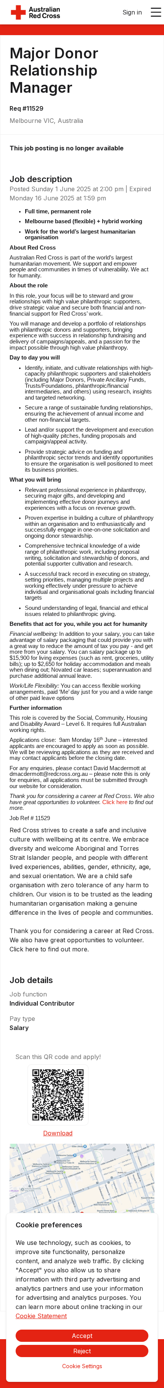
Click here (114, 802)
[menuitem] (35, 12)
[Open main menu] (156, 12)
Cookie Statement (41, 1316)
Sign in (132, 12)
